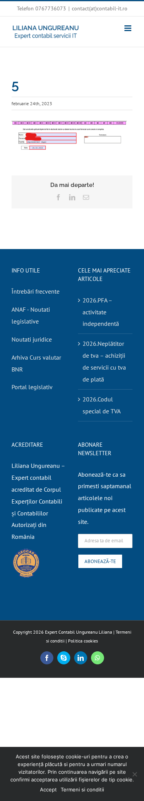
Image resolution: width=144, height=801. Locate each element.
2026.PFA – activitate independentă (101, 312)
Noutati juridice (32, 339)
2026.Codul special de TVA (102, 405)
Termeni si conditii (82, 789)
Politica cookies (83, 641)
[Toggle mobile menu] (128, 28)
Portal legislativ (32, 387)
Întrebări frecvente (36, 291)
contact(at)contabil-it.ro (99, 8)
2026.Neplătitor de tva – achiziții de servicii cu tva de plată (104, 361)
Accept (48, 789)
